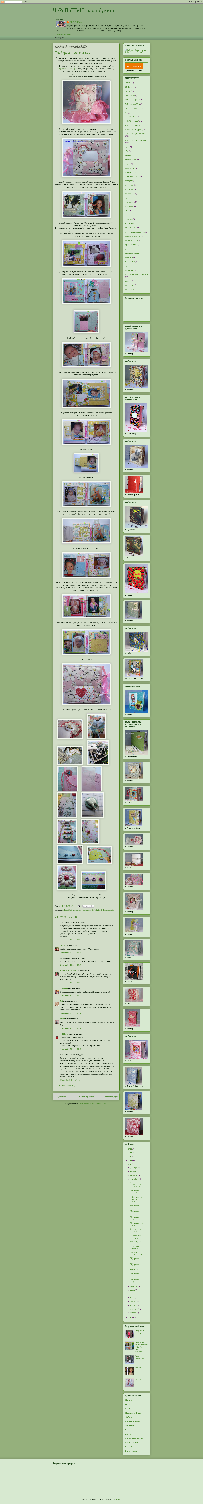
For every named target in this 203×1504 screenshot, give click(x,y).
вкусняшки (129, 168)
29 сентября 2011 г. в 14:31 (70, 982)
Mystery (63, 945)
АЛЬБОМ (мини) (132, 121)
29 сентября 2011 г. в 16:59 (70, 1028)
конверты (129, 185)
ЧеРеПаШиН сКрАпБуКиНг (103, 910)
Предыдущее (111, 1096)
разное (128, 249)
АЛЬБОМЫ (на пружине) (135, 140)
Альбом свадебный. (140, 1357)
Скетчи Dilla (130, 1434)
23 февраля (130, 87)
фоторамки (130, 262)
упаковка (129, 257)
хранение (129, 266)
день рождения (131, 177)
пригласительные (132, 236)
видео (127, 164)
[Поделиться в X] (88, 906)
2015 (130, 1149)
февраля (134, 1309)
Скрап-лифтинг (131, 1443)
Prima (127, 1404)
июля (132, 1290)
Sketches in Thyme (133, 1413)
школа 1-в (129, 285)
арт (126, 147)
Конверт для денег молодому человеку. (135, 1245)
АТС (127, 151)
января (133, 1313)
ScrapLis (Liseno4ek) (68, 970)
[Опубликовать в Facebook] (90, 906)
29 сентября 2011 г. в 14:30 (70, 965)
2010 (130, 1317)
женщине (129, 181)
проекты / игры (131, 240)
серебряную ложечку (67, 68)
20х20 (127, 83)
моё (126, 215)
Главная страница (85, 1096)
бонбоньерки (130, 160)
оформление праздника (135, 232)
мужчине (129, 219)
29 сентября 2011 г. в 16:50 (70, 1013)
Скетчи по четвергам (134, 1438)
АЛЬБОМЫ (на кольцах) (72, 910)
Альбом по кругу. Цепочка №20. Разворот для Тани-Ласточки (141, 1347)
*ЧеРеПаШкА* (76, 22)
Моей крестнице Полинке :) (135, 1184)
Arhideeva (64, 1034)
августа (133, 1286)
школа (128, 281)
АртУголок (129, 1426)
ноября (133, 1171)
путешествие (130, 245)
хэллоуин (129, 270)
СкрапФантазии (132, 1447)
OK (61, 1000)
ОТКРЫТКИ (130, 228)
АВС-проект (130, 117)
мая (132, 1298)
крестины (129, 198)
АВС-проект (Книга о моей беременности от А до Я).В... (136, 1196)
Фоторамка (139, 1379)
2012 (130, 1160)
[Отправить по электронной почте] (83, 906)
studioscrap (130, 1417)
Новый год (129, 223)
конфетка (129, 189)
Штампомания (131, 1451)
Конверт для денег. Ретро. (136, 1253)
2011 (130, 1164)
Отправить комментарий (68, 1085)
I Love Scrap (130, 1400)
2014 (130, 1153)
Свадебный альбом (139, 1332)
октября (133, 1175)
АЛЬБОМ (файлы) (132, 125)
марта (133, 1305)
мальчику (129, 206)
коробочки (129, 194)
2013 (130, 1157)
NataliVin (64, 988)
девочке (128, 172)
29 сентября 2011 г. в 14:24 (70, 939)
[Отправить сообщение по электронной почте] (79, 906)
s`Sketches (129, 1409)
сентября (134, 1179)
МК (126, 211)
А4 (126, 113)
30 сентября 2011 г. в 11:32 (70, 1049)
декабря (134, 1168)
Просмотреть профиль (65, 34)
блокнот (128, 155)
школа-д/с (129, 289)
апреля (133, 1301)
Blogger (118, 1499)
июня (132, 1294)
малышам (87, 910)
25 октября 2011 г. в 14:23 (70, 1080)
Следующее (60, 1096)
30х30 (127, 91)
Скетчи (128, 1430)
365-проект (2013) (132, 108)
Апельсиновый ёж (132, 1421)
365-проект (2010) (132, 100)
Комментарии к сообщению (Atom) (93, 1103)
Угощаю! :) (139, 1368)
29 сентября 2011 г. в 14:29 (70, 952)
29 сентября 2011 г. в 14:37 (70, 995)
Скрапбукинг (59, 38)
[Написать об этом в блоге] (86, 906)
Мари (62, 1018)
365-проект (130, 96)
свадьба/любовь (132, 253)
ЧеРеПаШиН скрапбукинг (84, 10)
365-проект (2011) (132, 104)
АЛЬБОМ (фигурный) (134, 130)
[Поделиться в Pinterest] (92, 906)
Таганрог (134, 1270)
